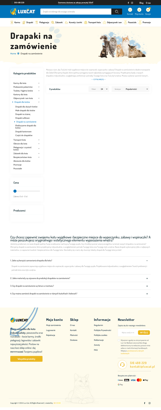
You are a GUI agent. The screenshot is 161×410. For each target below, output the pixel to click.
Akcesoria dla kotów (21, 161)
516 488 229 (19, 2)
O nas (148, 2)
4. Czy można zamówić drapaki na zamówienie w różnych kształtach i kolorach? (43, 293)
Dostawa (73, 340)
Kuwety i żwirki (75, 22)
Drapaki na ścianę (22, 114)
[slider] (14, 191)
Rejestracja (50, 335)
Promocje (147, 22)
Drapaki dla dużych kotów (26, 107)
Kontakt (73, 330)
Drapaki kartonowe (23, 132)
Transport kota (94, 22)
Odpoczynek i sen (114, 22)
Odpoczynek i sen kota (23, 98)
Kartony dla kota (20, 94)
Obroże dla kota (20, 144)
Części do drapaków (23, 135)
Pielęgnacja (44, 22)
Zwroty (97, 345)
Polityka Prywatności (102, 330)
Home (13, 53)
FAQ (96, 350)
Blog (141, 2)
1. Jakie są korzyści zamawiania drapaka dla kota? (31, 260)
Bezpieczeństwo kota (22, 157)
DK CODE (57, 403)
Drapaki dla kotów (22, 102)
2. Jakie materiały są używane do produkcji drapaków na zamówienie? (40, 278)
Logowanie (50, 330)
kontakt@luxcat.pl (142, 366)
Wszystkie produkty (26, 358)
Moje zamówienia (53, 325)
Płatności (74, 335)
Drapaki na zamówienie (26, 122)
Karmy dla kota (19, 83)
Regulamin (98, 325)
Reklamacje (99, 340)
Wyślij (144, 332)
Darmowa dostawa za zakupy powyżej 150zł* (75, 3)
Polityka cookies (100, 335)
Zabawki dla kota (20, 153)
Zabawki (59, 22)
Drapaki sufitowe (22, 118)
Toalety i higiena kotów (23, 91)
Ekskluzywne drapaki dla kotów (25, 126)
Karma (17, 22)
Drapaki (29, 22)
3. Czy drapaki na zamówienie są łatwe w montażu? (32, 285)
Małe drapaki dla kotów (25, 110)
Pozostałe (132, 22)
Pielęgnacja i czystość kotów (22, 148)
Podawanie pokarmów (23, 87)
